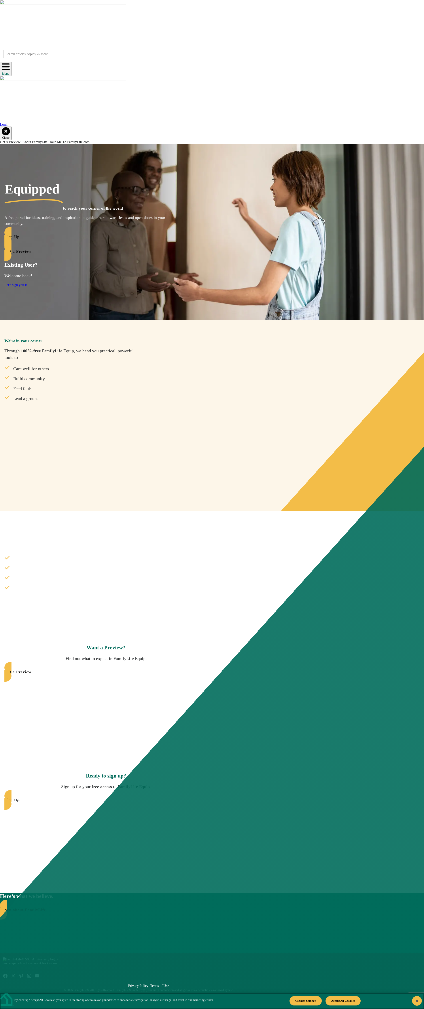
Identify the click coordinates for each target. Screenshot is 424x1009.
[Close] (417, 1001)
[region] (212, 1001)
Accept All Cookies (343, 1000)
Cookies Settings (305, 1000)
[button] (91, 237)
